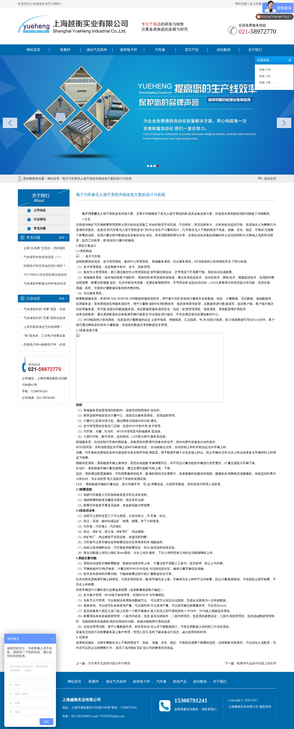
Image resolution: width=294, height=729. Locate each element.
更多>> (63, 237)
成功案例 (223, 50)
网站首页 (33, 50)
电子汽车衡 (89, 213)
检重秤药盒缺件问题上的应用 (256, 663)
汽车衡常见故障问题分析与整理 (109, 663)
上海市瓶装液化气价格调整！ (43, 327)
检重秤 (65, 50)
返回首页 (270, 178)
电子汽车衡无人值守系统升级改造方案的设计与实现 (97, 178)
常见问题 (40, 228)
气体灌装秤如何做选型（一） (43, 257)
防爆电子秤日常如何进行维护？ (45, 266)
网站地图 (241, 3)
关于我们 (255, 50)
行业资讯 (40, 219)
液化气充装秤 (97, 50)
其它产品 (192, 50)
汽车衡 (160, 50)
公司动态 (40, 210)
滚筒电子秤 (128, 50)
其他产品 (180, 681)
